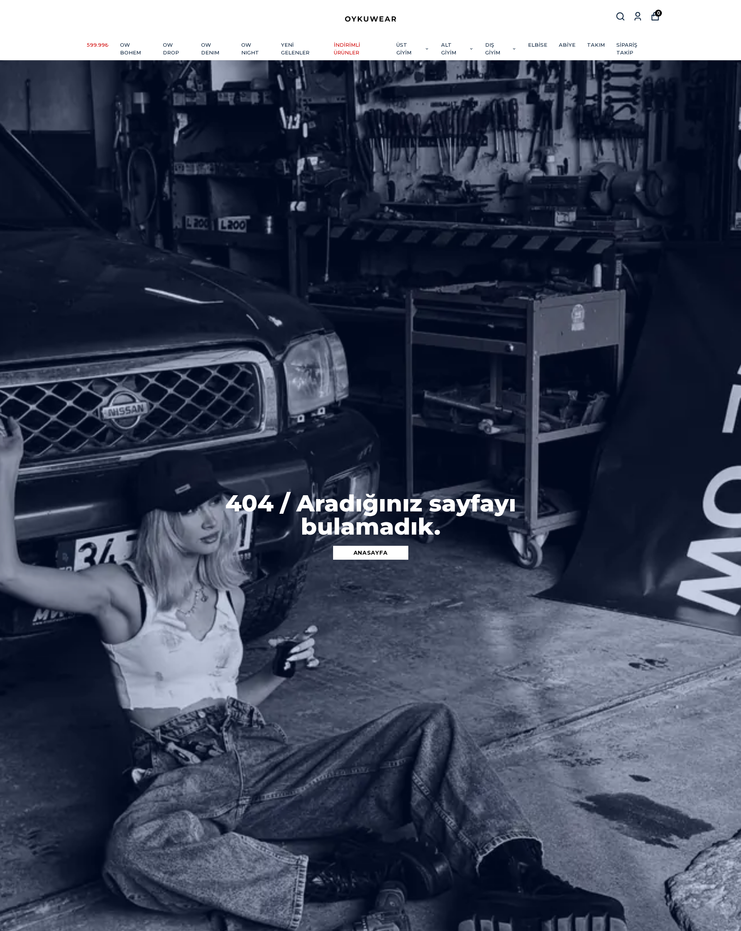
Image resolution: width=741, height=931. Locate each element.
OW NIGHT (250, 49)
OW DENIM (210, 49)
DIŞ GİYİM (492, 49)
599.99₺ (97, 45)
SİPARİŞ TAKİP (626, 49)
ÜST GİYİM (403, 49)
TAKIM (596, 45)
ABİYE (567, 45)
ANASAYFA (371, 552)
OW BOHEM (130, 49)
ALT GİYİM (448, 49)
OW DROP (171, 49)
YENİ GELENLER (295, 49)
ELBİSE (537, 45)
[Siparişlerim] (638, 16)
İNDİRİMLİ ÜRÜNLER (347, 49)
